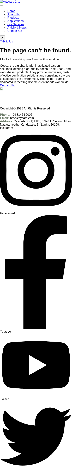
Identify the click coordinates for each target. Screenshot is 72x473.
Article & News (17, 27)
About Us (13, 14)
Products (13, 17)
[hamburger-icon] (1, 5)
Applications (15, 21)
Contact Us (14, 30)
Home (11, 11)
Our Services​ (15, 24)
